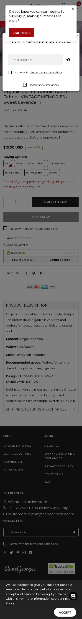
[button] (73, 596)
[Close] (76, 36)
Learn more (22, 32)
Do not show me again (44, 85)
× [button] (73, 9)
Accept (65, 612)
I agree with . (38, 72)
